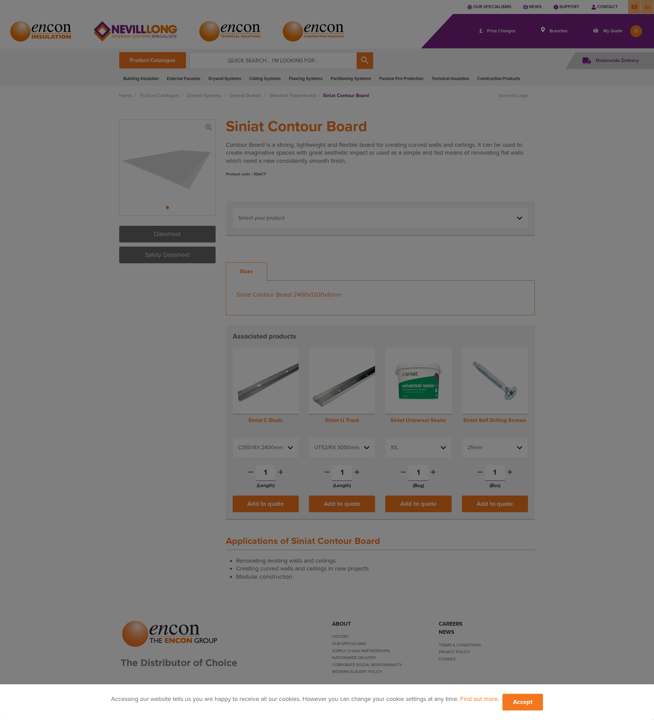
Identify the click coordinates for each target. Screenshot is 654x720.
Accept (522, 702)
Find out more (479, 699)
